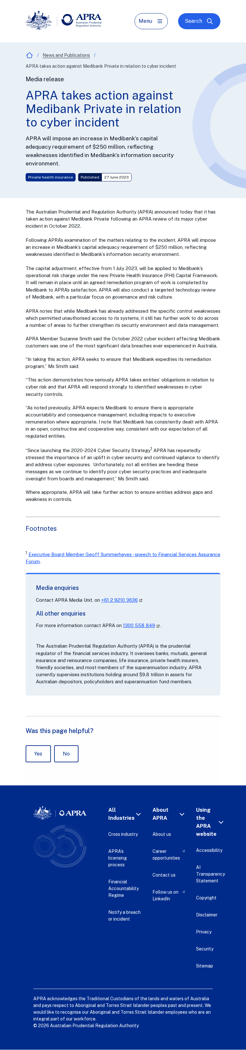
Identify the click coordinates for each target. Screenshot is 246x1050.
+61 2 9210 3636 (122, 600)
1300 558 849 (142, 625)
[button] (125, 814)
